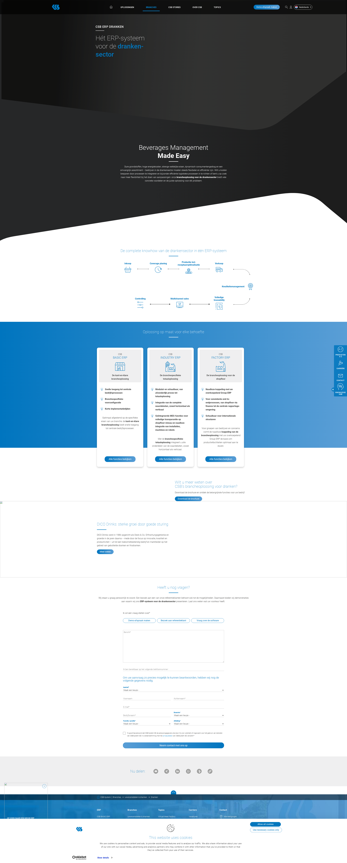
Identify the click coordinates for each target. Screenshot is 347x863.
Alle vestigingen (230, 816)
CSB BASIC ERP (103, 816)
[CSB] (56, 7)
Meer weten (105, 551)
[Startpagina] (111, 7)
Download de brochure (188, 498)
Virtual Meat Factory (166, 816)
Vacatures (193, 816)
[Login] (291, 7)
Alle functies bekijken (120, 459)
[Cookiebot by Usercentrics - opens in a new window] (79, 858)
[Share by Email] (156, 771)
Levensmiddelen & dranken (139, 816)
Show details (103, 857)
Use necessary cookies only (266, 830)
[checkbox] (173, 620)
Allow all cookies (266, 824)
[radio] (208, 621)
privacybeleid (167, 736)
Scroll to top (173, 792)
